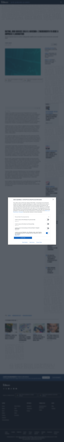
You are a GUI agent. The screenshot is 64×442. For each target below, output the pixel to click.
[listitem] (32, 217)
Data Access (32, 242)
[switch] (47, 219)
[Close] (53, 200)
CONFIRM (23, 237)
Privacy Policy (39, 242)
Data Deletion (25, 242)
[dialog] (32, 221)
